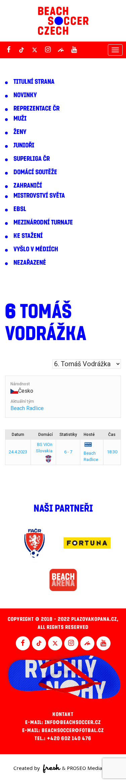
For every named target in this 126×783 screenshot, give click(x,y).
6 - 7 (68, 451)
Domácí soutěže (35, 172)
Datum (18, 434)
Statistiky (68, 434)
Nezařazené (29, 262)
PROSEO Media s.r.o (90, 768)
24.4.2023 (18, 451)
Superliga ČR (31, 158)
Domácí (45, 434)
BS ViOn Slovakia (44, 448)
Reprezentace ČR (36, 108)
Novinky (25, 95)
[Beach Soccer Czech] (63, 21)
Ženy (19, 132)
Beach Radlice (27, 408)
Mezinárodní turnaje (43, 222)
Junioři (23, 145)
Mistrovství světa (39, 195)
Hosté (89, 434)
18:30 (112, 451)
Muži (20, 118)
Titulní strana (33, 81)
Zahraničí (27, 185)
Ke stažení (28, 236)
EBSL (19, 209)
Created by (27, 768)
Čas (112, 434)
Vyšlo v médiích (35, 249)
